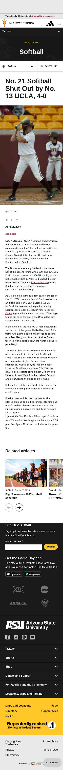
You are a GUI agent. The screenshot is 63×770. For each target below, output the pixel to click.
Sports (9, 657)
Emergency (18, 755)
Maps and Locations (18, 705)
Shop (8, 666)
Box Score (10, 233)
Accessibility (50, 741)
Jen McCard (37, 299)
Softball (9, 490)
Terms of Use (50, 749)
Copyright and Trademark (18, 743)
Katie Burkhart (12, 279)
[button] (19, 507)
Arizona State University (43, 16)
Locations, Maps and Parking (24, 693)
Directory (18, 711)
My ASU (18, 716)
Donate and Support (18, 675)
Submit (51, 546)
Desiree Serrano (40, 282)
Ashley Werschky (24, 375)
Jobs (54, 705)
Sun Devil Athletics (21, 23)
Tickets (10, 648)
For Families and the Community (26, 684)
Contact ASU (49, 711)
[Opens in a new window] (31, 725)
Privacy (18, 749)
